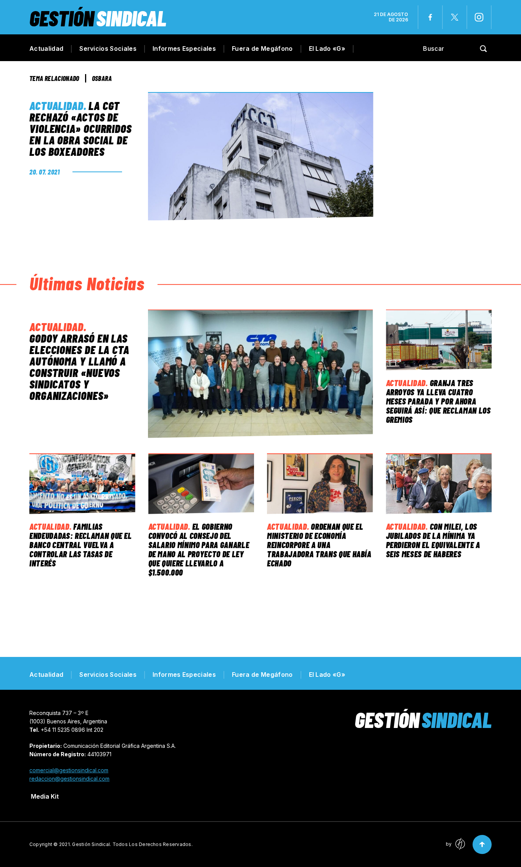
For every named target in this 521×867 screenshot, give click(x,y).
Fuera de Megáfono (262, 48)
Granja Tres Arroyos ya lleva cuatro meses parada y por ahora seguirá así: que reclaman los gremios (438, 401)
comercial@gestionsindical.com (68, 770)
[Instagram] (479, 17)
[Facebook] (430, 17)
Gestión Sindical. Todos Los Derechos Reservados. (132, 844)
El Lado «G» (327, 48)
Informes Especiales (184, 48)
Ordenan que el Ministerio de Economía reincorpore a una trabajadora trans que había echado (319, 544)
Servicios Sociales (108, 48)
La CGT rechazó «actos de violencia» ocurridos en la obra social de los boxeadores (80, 128)
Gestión (97, 18)
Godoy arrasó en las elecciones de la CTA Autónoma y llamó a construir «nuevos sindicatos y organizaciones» (79, 366)
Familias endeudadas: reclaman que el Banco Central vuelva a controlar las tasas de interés (80, 544)
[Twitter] (454, 17)
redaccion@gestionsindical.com (69, 778)
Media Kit (45, 796)
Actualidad (46, 48)
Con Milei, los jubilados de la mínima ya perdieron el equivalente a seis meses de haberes (433, 540)
